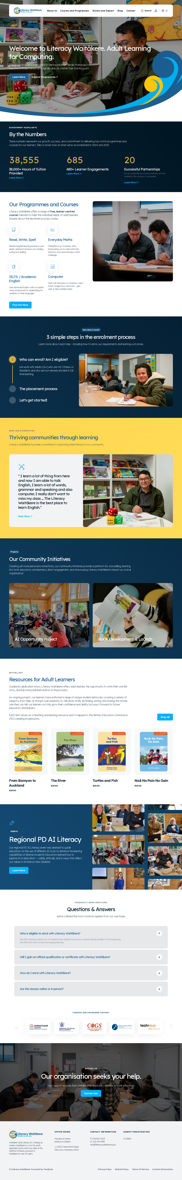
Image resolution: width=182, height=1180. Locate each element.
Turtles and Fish (105, 780)
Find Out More (20, 304)
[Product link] (28, 760)
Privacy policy (105, 1169)
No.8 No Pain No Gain (151, 780)
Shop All (165, 717)
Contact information (162, 1169)
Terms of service (140, 1169)
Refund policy (122, 1169)
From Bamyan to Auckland (22, 782)
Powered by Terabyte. (42, 1169)
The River (58, 780)
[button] (146, 11)
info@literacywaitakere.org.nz (103, 1144)
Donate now (91, 1093)
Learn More (19, 77)
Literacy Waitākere (20, 1169)
